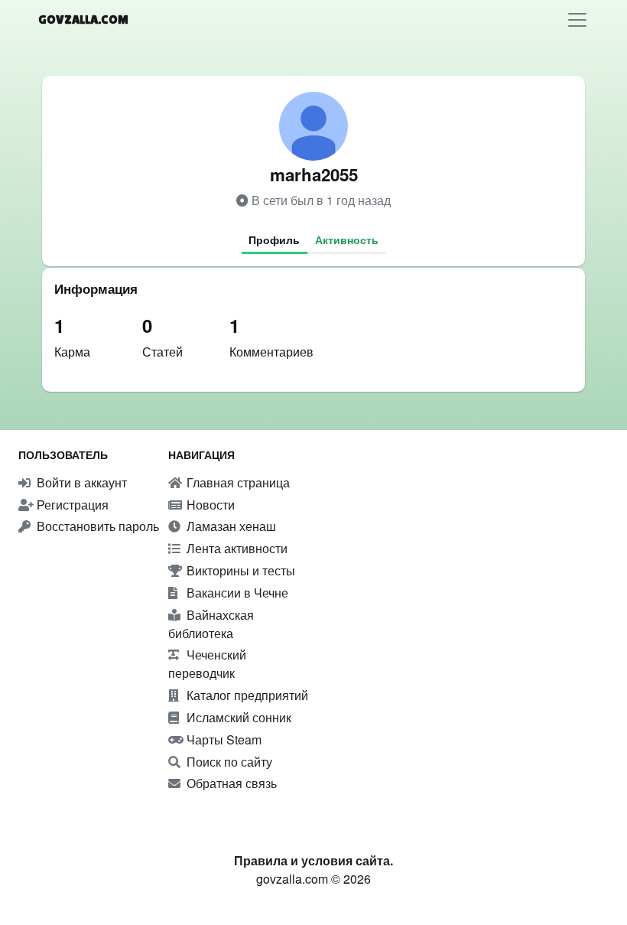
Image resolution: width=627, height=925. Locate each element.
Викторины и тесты (239, 570)
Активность (346, 239)
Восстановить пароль (96, 526)
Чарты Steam (223, 739)
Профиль (274, 239)
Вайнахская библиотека (211, 624)
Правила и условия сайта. (313, 860)
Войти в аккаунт (80, 482)
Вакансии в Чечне (236, 592)
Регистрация (71, 504)
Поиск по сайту (228, 761)
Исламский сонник (237, 717)
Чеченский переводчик (207, 664)
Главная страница (237, 482)
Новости (209, 504)
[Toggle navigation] (577, 19)
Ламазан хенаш (230, 526)
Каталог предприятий (246, 695)
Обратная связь (230, 783)
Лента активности (236, 548)
